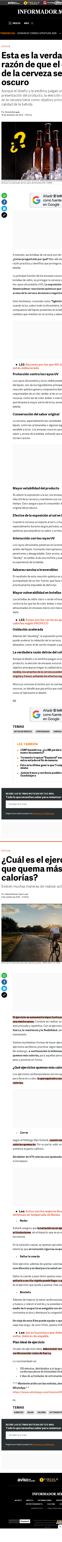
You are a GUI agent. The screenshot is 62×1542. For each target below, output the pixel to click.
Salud (30, 1412)
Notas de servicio (23, 732)
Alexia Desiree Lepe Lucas (16, 894)
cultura (51, 1504)
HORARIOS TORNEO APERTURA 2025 (37, 33)
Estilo (5, 46)
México (29, 1500)
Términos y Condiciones (43, 814)
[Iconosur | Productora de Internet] (14, 1520)
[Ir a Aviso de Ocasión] (26, 1477)
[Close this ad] (60, 1526)
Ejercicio (18, 1412)
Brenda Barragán (12, 112)
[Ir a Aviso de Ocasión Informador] (14, 1)
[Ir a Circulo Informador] (29, 1)
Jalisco (17, 1500)
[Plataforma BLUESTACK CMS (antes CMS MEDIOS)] (25, 1520)
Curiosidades (42, 732)
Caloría (41, 1412)
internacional (44, 1500)
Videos (16, 23)
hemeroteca (37, 1508)
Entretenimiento (34, 1504)
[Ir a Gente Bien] (47, 1)
